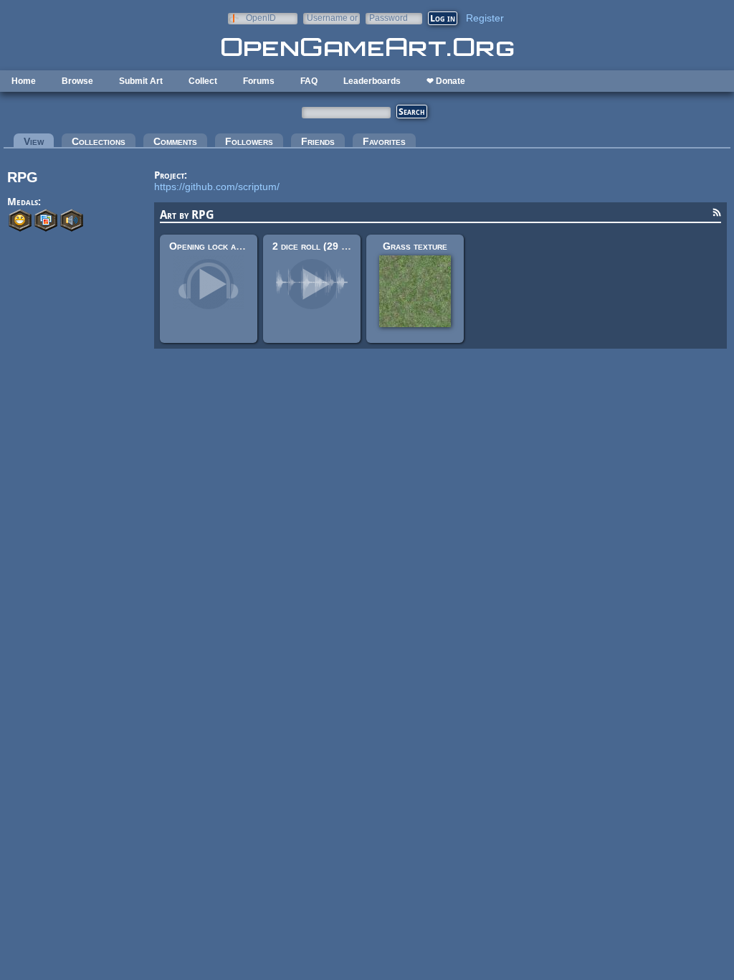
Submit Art (141, 81)
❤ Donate (445, 81)
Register (485, 18)
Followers (249, 141)
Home (23, 81)
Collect (203, 81)
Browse (77, 81)
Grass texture (415, 246)
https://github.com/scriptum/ (217, 186)
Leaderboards (372, 81)
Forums (259, 81)
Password (388, 17)
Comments (175, 141)
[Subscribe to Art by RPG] (717, 214)
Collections (98, 141)
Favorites (384, 141)
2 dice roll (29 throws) (324, 246)
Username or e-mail (332, 17)
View (39, 141)
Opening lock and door (219, 246)
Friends (318, 141)
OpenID (261, 17)
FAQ (309, 81)
